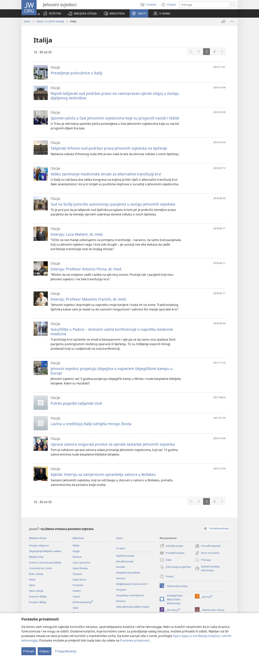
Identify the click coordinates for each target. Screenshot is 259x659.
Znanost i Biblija (38, 596)
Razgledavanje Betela (128, 572)
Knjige (76, 551)
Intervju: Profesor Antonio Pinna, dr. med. (86, 269)
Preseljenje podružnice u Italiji (76, 72)
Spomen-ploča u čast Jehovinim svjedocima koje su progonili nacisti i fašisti (115, 118)
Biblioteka (78, 538)
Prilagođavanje (65, 651)
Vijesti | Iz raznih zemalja (50, 21)
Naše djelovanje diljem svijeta (132, 606)
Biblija (76, 545)
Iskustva (121, 601)
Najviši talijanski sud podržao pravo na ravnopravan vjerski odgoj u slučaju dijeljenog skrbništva (115, 96)
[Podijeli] (223, 21)
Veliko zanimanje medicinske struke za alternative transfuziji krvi (106, 174)
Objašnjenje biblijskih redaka (45, 551)
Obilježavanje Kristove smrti (131, 584)
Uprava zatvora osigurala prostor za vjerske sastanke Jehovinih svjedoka (113, 444)
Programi (78, 585)
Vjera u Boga (36, 590)
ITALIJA (55, 67)
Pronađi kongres (172, 553)
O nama (120, 548)
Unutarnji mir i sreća (40, 568)
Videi (75, 608)
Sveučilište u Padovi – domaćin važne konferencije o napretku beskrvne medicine (112, 331)
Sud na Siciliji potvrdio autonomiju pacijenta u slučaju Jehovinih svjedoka (113, 204)
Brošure (77, 556)
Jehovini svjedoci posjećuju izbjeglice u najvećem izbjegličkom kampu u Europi (112, 371)
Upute (76, 596)
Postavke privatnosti (134, 640)
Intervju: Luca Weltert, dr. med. (77, 234)
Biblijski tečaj (36, 556)
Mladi (32, 579)
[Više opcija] (231, 21)
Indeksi (77, 590)
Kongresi (121, 589)
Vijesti (27, 21)
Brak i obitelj (36, 574)
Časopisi (77, 574)
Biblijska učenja (37, 538)
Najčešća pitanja (125, 555)
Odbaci (44, 651)
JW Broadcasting (83, 602)
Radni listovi (79, 579)
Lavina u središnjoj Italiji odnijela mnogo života (91, 423)
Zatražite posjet (124, 561)
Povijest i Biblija (37, 602)
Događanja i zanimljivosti (130, 595)
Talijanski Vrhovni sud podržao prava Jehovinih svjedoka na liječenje (109, 148)
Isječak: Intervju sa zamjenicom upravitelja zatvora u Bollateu (103, 474)
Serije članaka (80, 568)
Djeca (32, 585)
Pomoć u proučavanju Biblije (45, 562)
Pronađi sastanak (208, 546)
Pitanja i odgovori (39, 545)
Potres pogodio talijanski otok (76, 403)
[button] (82, 13)
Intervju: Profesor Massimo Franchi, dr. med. (89, 299)
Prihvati (28, 651)
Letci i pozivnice (81, 562)
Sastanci (120, 578)
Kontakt (120, 567)
